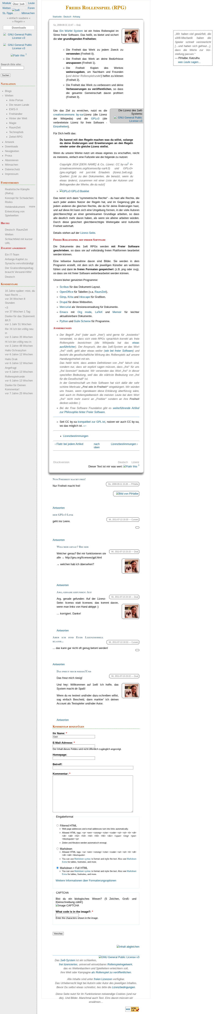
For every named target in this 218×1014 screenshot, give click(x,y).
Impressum (11, 173)
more (32, 206)
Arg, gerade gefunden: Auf (74, 592)
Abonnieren (11, 160)
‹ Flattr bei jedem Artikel (69, 444)
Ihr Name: (60, 733)
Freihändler (16, 113)
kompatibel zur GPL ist (91, 421)
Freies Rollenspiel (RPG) (96, 7)
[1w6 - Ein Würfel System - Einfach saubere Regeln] (16, 10)
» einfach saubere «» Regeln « (18, 19)
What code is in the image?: (74, 911)
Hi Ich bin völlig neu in (18, 341)
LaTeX (98, 312)
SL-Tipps (7, 13)
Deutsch (67, 16)
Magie (12, 123)
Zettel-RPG (16, 136)
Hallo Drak (11, 359)
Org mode (84, 312)
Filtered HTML (68, 825)
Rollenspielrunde (15, 376)
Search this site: (11, 64)
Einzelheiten (60, 126)
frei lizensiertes (68, 964)
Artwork (9, 142)
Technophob (16, 132)
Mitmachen (28, 13)
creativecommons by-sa (68, 114)
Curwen (135, 519)
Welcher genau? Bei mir (73, 547)
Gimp (63, 296)
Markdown (65, 848)
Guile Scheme (82, 321)
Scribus (64, 286)
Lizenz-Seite (87, 232)
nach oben (95, 445)
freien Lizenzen (103, 979)
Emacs (64, 312)
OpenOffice (66, 291)
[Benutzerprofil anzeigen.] (131, 41)
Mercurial (65, 307)
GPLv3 (95, 118)
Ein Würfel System (71, 30)
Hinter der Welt (18, 118)
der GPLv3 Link (63, 515)
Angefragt (10, 367)
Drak (78, 25)
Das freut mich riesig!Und (74, 671)
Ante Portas (16, 100)
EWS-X (13, 109)
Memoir (117, 312)
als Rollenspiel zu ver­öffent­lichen (111, 972)
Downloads (11, 146)
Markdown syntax (82, 859)
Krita (70, 296)
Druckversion (61, 462)
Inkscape (84, 296)
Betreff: (57, 764)
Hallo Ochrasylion (15, 350)
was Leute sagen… (189, 62)
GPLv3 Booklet (79, 191)
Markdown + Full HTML (73, 867)
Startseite (57, 16)
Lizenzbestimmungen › (124, 444)
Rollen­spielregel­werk (119, 964)
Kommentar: (61, 773)
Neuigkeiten (12, 151)
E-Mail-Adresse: (64, 742)
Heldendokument (15, 206)
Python (64, 321)
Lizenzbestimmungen (75, 436)
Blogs (8, 91)
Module (6, 3)
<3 (6, 307)
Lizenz (135, 462)
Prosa (8, 155)
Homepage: (60, 754)
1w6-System (67, 960)
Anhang (76, 16)
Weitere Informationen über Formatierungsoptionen (86, 880)
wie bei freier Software (119, 350)
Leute (31, 3)
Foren (31, 8)
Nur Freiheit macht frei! (69, 479)
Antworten (59, 507)
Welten (6, 8)
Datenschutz (12, 169)
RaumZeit (100, 291)
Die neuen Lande (19, 104)
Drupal (64, 302)
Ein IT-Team (12, 254)
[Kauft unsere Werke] (18, 37)
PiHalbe (134, 484)
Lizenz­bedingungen (123, 987)
